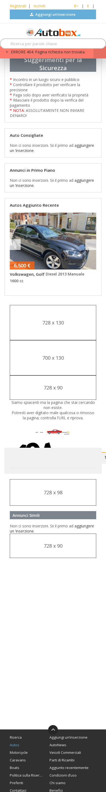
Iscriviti (39, 5)
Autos (14, 744)
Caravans (18, 760)
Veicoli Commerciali (65, 752)
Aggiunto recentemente (69, 767)
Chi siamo (57, 782)
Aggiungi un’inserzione (55, 14)
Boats (14, 767)
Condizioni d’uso (63, 775)
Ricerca (16, 737)
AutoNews (57, 744)
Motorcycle (19, 752)
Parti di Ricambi (61, 760)
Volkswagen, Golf (27, 274)
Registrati (18, 5)
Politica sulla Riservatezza (26, 775)
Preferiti (16, 782)
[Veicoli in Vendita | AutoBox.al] (53, 31)
